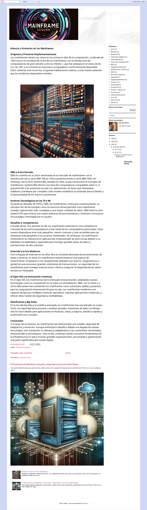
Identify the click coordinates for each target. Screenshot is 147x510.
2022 (113, 144)
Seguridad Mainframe (118, 79)
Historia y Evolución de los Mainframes (32, 48)
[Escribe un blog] (33, 344)
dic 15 (117, 149)
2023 (113, 141)
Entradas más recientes (21, 353)
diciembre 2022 (118, 147)
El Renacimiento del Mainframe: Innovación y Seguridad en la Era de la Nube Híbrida (44, 364)
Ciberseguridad (116, 59)
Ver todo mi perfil (124, 126)
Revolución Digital (117, 74)
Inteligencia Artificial (117, 67)
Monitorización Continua (119, 69)
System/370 (115, 87)
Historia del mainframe (23, 347)
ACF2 (112, 49)
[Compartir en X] (35, 344)
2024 (113, 138)
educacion (114, 100)
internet (113, 102)
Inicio (67, 353)
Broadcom (114, 54)
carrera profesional (117, 95)
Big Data (113, 52)
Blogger (84, 503)
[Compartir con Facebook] (37, 344)
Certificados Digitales (118, 57)
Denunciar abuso (128, 163)
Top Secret (114, 92)
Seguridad (114, 77)
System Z (114, 82)
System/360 (115, 85)
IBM (112, 64)
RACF (113, 72)
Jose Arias (125, 123)
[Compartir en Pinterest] (39, 344)
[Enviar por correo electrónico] (31, 344)
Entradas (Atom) (25, 357)
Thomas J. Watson (117, 90)
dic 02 (117, 152)
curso (112, 97)
